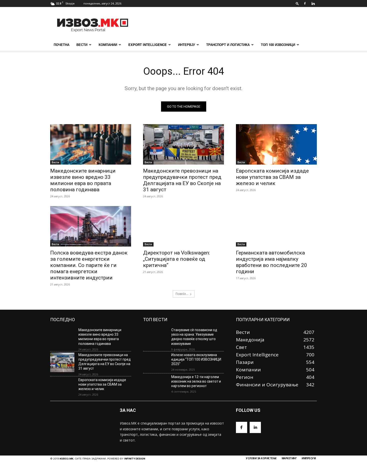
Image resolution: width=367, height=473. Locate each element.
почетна (61, 44)
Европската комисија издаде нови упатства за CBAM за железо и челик (272, 177)
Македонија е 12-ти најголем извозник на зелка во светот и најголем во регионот (196, 381)
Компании (108, 44)
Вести (81, 44)
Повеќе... (182, 294)
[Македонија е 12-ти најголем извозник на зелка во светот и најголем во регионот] (155, 384)
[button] (297, 3)
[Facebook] (305, 3)
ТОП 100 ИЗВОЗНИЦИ (278, 44)
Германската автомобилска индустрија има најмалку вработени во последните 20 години (271, 262)
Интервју (186, 44)
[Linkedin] (313, 3)
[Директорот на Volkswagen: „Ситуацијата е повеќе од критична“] (183, 226)
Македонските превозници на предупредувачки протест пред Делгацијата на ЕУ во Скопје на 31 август (182, 180)
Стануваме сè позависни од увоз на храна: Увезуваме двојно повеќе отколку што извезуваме (194, 337)
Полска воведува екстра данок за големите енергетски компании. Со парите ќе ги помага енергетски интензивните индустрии (89, 265)
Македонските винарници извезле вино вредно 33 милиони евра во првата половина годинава (83, 180)
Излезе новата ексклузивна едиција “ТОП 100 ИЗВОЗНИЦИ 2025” (196, 359)
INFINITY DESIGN (134, 458)
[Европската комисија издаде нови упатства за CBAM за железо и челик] (276, 144)
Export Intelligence (147, 44)
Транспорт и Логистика (228, 44)
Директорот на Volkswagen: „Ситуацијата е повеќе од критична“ (176, 259)
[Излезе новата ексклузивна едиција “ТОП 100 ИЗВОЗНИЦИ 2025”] (155, 362)
